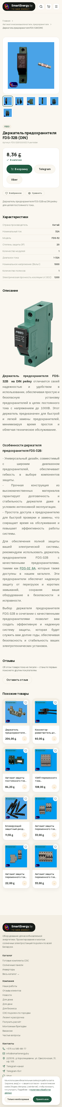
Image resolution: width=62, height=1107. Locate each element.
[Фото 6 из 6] (8, 113)
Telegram (45, 169)
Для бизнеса (10, 1008)
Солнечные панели (13, 965)
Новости (7, 995)
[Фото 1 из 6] (8, 101)
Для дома (8, 999)
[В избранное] (25, 702)
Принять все (42, 1099)
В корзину (21, 169)
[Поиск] (41, 6)
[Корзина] (48, 6)
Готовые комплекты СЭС (16, 960)
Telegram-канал (15, 1066)
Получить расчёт (12, 1021)
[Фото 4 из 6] (43, 101)
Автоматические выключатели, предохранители (26, 24)
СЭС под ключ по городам (17, 1012)
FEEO (6, 126)
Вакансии (8, 1030)
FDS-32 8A (28, 568)
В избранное (15, 193)
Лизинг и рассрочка (13, 1017)
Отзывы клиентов (12, 990)
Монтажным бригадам (14, 1026)
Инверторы (9, 969)
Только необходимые (18, 1099)
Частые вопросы (11, 1035)
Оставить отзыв (17, 680)
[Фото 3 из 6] (31, 101)
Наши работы (10, 986)
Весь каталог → (11, 973)
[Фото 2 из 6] (19, 101)
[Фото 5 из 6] (54, 101)
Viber (14, 179)
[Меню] (56, 6)
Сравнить (37, 193)
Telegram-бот (13, 1071)
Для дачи (7, 1003)
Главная (6, 21)
